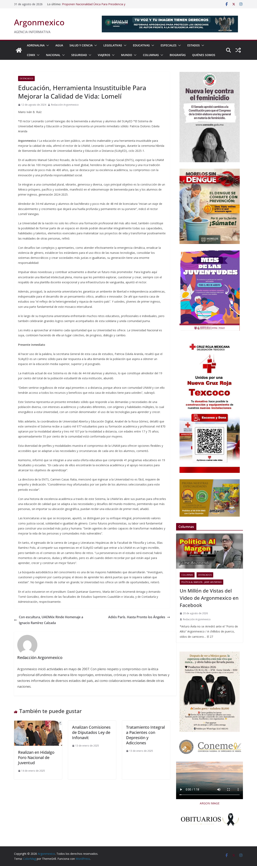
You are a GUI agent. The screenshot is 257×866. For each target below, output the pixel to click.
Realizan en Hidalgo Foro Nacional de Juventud (36, 757)
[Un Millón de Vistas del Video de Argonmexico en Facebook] (209, 551)
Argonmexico (39, 22)
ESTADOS (193, 45)
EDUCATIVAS (141, 45)
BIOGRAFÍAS (178, 55)
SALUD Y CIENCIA (81, 45)
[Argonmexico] (19, 50)
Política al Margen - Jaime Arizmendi (201, 582)
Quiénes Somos (203, 55)
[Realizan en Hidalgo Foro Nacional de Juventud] (38, 723)
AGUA (59, 45)
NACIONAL (53, 55)
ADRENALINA (36, 45)
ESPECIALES (168, 45)
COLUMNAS (151, 55)
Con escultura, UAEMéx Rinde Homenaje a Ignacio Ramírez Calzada (51, 620)
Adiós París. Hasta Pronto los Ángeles (136, 617)
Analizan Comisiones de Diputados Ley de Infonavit (91, 732)
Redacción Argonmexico (65, 104)
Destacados (26, 78)
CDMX (31, 55)
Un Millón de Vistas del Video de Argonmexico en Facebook (209, 597)
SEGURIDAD (79, 55)
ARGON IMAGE (209, 803)
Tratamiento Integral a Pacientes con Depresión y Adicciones (145, 735)
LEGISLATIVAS (112, 45)
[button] (47, 45)
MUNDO (126, 55)
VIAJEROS (104, 55)
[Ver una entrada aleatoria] (238, 50)
